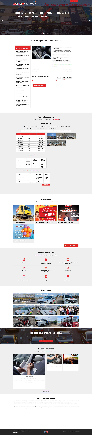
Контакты (76, 4)
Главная (39, 4)
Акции (58, 4)
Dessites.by (77, 431)
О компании (63, 4)
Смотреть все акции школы (69, 245)
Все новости (46, 391)
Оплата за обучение (51, 4)
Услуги (44, 4)
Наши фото (70, 4)
